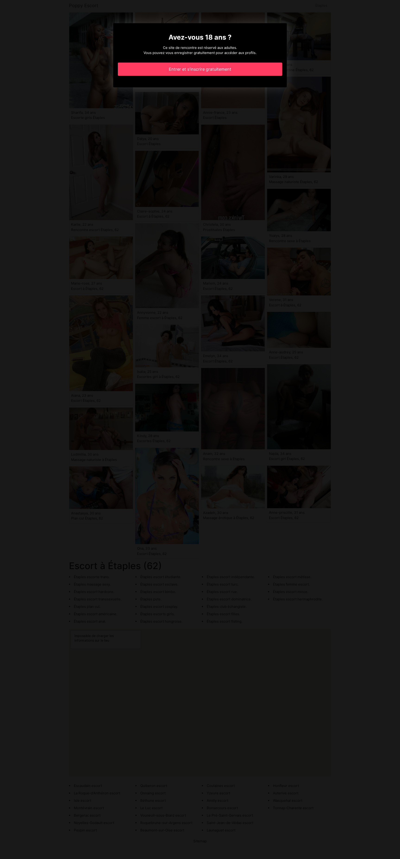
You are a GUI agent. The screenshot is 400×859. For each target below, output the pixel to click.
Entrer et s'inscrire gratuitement (200, 69)
